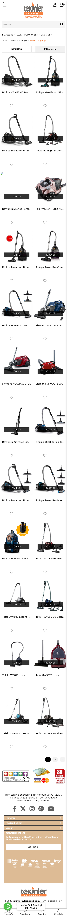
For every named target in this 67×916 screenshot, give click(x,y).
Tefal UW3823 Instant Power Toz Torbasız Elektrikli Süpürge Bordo (50, 675)
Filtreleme (50, 49)
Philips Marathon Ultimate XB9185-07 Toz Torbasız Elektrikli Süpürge (50, 92)
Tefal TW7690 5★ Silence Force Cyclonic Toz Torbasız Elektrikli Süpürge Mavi (50, 616)
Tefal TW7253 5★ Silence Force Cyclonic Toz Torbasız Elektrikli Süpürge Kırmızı (50, 558)
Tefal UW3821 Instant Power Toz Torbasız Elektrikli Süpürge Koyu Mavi (16, 675)
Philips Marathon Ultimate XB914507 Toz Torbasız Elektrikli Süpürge (16, 150)
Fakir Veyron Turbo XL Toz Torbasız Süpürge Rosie (50, 208)
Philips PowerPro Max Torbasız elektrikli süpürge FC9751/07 (50, 500)
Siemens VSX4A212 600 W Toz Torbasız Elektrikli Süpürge (50, 383)
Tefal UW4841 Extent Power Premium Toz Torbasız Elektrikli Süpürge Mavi (16, 733)
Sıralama (16, 48)
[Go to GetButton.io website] (8, 913)
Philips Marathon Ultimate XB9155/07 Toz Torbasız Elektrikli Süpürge (16, 267)
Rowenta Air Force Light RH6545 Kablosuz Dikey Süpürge (16, 442)
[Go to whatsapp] (8, 906)
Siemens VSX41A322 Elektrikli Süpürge (50, 325)
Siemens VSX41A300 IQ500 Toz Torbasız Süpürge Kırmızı (16, 383)
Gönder (33, 847)
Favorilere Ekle (11, 106)
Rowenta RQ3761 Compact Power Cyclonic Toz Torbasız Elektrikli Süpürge (50, 150)
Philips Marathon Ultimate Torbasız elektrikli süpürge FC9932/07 (16, 500)
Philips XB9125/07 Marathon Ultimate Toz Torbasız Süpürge (16, 92)
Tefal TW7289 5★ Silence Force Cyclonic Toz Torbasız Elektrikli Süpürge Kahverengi (50, 733)
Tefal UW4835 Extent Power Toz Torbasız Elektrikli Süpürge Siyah (16, 616)
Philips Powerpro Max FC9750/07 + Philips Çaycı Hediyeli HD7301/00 (16, 558)
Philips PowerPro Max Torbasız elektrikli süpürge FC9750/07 (16, 325)
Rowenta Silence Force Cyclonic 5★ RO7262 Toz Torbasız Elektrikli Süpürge (16, 208)
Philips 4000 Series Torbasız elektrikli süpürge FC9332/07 (50, 442)
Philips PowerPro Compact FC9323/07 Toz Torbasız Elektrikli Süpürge (50, 267)
